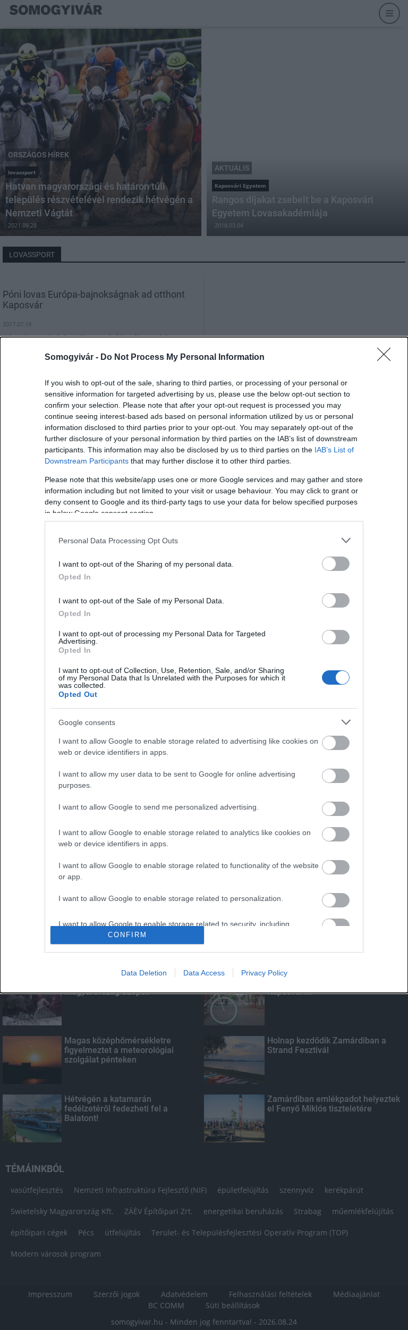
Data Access (204, 973)
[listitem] (204, 540)
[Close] (387, 358)
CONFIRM (127, 935)
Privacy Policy (264, 973)
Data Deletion (144, 973)
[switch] (336, 564)
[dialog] (204, 665)
